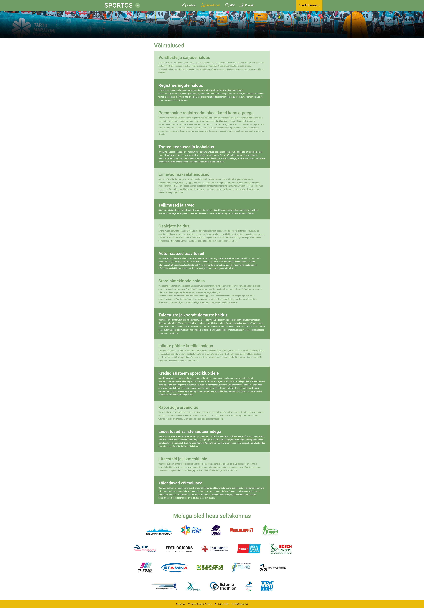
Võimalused (213, 5)
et (138, 5)
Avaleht (191, 5)
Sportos (118, 5)
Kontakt (249, 5)
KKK (232, 5)
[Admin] (0, 1)
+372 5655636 (223, 604)
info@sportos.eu (241, 604)
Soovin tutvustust (309, 5)
